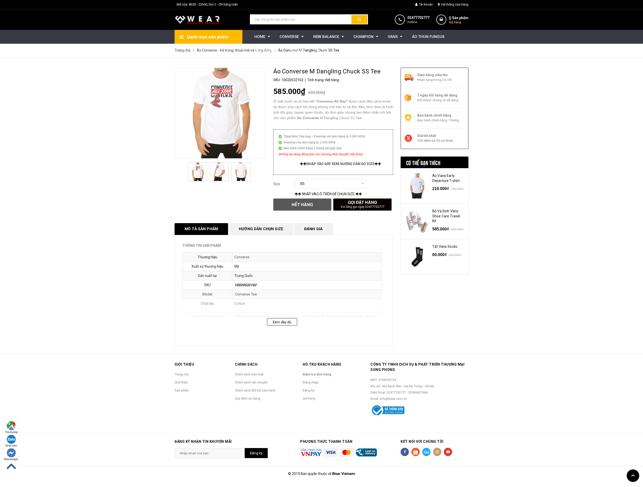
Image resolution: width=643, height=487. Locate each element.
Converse (241, 257)
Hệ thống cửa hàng (454, 4)
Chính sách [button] (246, 364)
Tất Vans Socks (444, 247)
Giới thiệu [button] (184, 364)
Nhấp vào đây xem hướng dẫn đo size (340, 164)
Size (276, 183)
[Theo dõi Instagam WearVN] (437, 452)
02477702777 (418, 18)
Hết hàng (302, 204)
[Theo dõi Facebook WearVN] (405, 452)
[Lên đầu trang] (633, 475)
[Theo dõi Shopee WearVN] (415, 452)
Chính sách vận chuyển (251, 382)
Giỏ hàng (309, 398)
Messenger (11, 459)
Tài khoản (425, 4)
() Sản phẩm (458, 20)
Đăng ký (308, 390)
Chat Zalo (11, 445)
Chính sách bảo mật (249, 374)
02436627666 (418, 392)
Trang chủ (182, 374)
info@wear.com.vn (393, 399)
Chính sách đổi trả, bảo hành (255, 390)
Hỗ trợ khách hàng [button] (322, 364)
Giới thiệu (181, 382)
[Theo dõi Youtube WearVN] (448, 452)
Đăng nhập (310, 382)
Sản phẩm (182, 390)
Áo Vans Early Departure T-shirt (446, 178)
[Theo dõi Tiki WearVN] (426, 452)
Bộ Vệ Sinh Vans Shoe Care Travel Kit (446, 216)
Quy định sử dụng (247, 398)
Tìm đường (11, 432)
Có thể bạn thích (423, 162)
